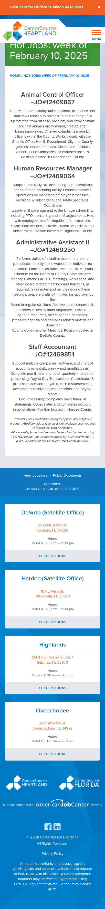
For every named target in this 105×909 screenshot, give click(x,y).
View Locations (36, 475)
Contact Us (33, 489)
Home (15, 76)
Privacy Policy (52, 853)
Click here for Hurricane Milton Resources (46, 7)
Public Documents (67, 475)
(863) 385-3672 (67, 489)
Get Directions (52, 556)
